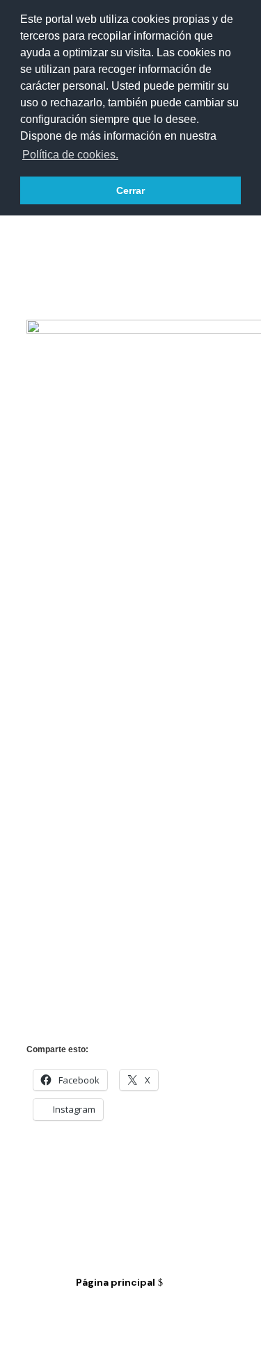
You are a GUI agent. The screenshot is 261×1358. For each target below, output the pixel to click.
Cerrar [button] (130, 190)
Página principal (115, 1282)
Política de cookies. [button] (70, 155)
